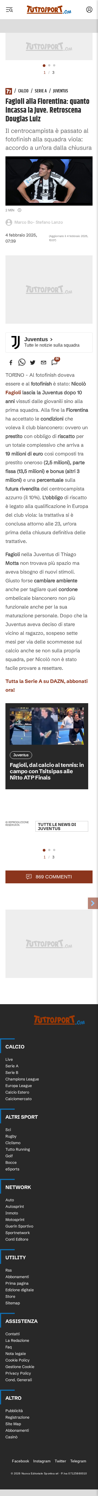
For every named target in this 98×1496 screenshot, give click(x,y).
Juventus (60, 91)
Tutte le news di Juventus (57, 826)
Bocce (11, 1162)
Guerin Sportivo (19, 1226)
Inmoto (11, 1213)
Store (10, 1296)
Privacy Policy (18, 1373)
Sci (8, 1129)
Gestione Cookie (19, 1366)
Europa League (18, 1085)
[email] (43, 362)
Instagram (42, 1461)
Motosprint (14, 1219)
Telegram (78, 1461)
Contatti (12, 1333)
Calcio (23, 91)
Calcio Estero (17, 1092)
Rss (8, 1270)
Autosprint (14, 1206)
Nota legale (15, 1353)
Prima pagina (17, 1283)
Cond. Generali (18, 1379)
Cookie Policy (17, 1360)
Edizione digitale (19, 1289)
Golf (9, 1155)
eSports (12, 1169)
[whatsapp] (21, 362)
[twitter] (32, 362)
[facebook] (10, 362)
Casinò (11, 1436)
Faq (8, 1347)
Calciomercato (18, 1098)
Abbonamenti (17, 1276)
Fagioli (13, 392)
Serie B (11, 1072)
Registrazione (17, 1417)
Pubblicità (14, 1410)
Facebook (20, 1461)
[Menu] (9, 9)
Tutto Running (17, 1149)
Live (9, 1059)
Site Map (13, 1423)
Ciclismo (12, 1142)
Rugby (11, 1136)
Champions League (22, 1079)
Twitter (60, 1461)
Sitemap (12, 1303)
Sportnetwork (17, 1232)
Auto (9, 1199)
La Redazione (17, 1340)
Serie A (41, 91)
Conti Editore (16, 1239)
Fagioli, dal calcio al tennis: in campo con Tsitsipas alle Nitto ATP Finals (47, 771)
